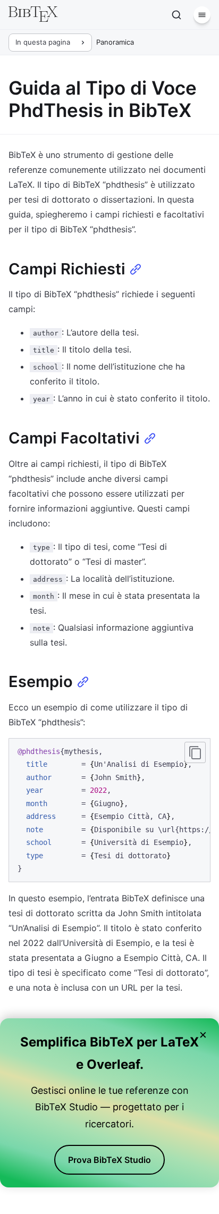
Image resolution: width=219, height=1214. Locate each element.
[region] (109, 810)
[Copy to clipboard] (195, 752)
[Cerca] (176, 15)
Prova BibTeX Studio (109, 1159)
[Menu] (201, 14)
